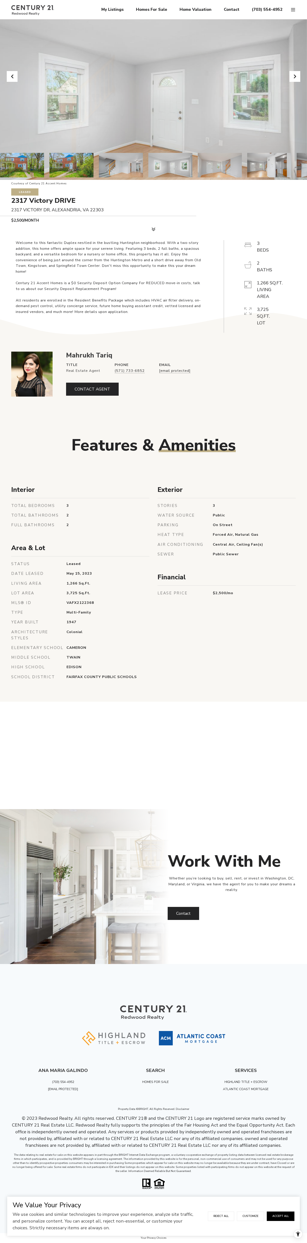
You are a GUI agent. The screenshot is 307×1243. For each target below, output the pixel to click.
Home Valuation (195, 9)
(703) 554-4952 (267, 9)
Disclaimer (182, 1109)
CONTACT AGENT (92, 389)
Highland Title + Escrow (246, 1082)
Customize (250, 1216)
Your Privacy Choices (154, 1238)
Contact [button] (183, 913)
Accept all (280, 1216)
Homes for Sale (151, 9)
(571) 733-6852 (130, 370)
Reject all (221, 1216)
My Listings (112, 9)
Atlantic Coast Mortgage (246, 1089)
